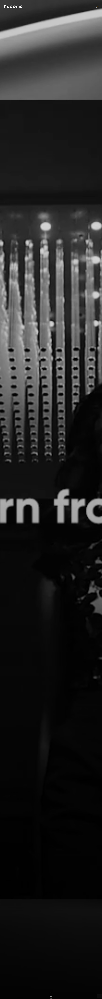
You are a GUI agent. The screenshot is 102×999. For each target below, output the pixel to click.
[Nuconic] (14, 6)
